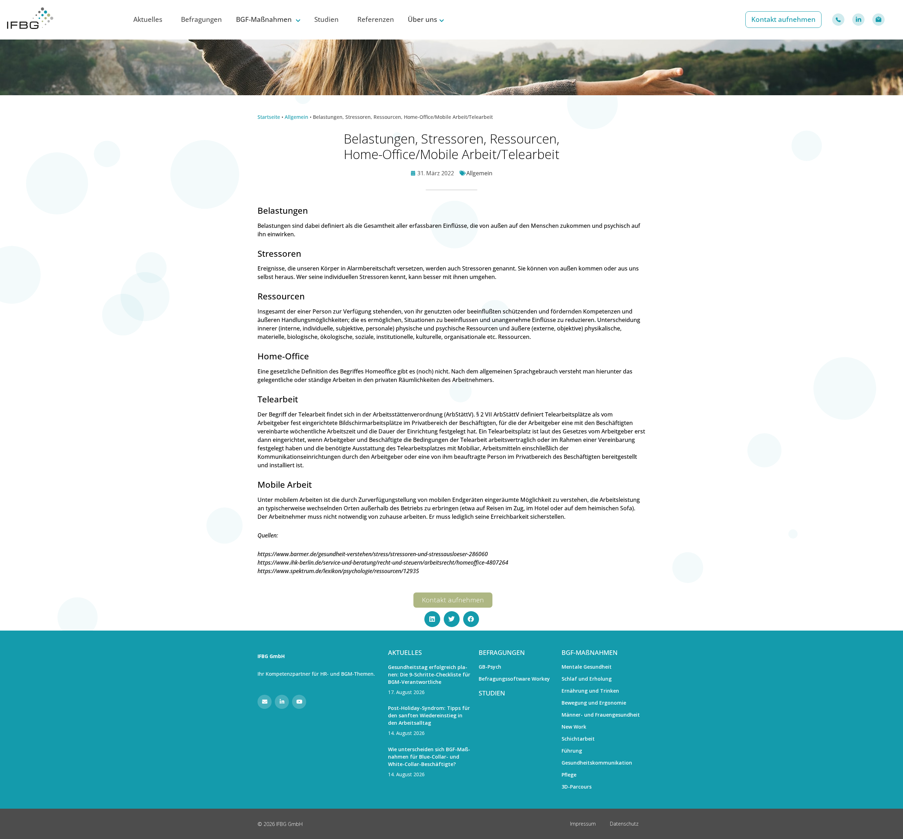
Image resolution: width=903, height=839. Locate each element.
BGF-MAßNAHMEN (590, 652)
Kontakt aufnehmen (783, 19)
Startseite (268, 117)
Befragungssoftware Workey (514, 678)
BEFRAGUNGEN (502, 652)
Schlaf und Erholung (587, 678)
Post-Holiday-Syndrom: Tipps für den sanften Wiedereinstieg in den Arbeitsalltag (429, 715)
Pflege (569, 774)
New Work (574, 726)
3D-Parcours (577, 786)
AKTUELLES (405, 652)
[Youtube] (299, 702)
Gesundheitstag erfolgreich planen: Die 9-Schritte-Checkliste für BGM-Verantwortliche (429, 674)
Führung (572, 750)
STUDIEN (492, 693)
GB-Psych (490, 666)
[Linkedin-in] (282, 702)
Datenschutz (624, 823)
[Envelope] (264, 702)
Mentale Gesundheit (587, 666)
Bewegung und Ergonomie (594, 702)
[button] (432, 619)
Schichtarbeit (578, 738)
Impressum (583, 823)
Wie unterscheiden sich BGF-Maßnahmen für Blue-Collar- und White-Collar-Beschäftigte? (429, 756)
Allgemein (296, 117)
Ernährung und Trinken (590, 690)
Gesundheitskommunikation (597, 762)
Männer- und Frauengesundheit (601, 714)
